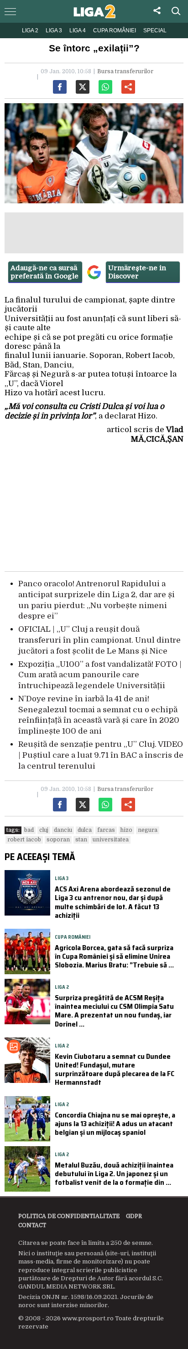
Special (155, 30)
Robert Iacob (24, 839)
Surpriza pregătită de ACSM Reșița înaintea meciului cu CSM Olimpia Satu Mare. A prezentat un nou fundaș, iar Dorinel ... (114, 1011)
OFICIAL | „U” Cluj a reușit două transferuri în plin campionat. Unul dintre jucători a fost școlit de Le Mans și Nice (99, 640)
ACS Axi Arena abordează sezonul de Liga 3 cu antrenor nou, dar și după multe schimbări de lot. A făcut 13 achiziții (113, 902)
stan (81, 839)
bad (29, 830)
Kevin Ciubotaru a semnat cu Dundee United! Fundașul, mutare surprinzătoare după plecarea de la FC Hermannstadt (114, 1069)
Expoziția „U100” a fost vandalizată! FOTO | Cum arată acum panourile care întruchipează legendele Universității (100, 675)
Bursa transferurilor (125, 71)
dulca (85, 830)
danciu (63, 830)
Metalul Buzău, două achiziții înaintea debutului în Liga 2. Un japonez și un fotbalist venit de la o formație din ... (114, 1173)
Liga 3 (54, 30)
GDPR (134, 1216)
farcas (106, 830)
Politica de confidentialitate (69, 1216)
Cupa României (114, 30)
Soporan (58, 839)
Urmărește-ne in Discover (137, 272)
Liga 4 (77, 30)
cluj (43, 830)
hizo (126, 830)
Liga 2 (30, 30)
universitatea (111, 839)
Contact (32, 1225)
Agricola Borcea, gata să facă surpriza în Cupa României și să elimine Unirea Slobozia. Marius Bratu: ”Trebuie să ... (114, 956)
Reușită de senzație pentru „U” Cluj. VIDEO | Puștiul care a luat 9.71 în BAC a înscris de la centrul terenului (100, 755)
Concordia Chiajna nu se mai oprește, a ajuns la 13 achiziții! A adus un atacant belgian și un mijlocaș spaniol (115, 1123)
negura (147, 830)
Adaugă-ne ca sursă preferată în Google (44, 272)
